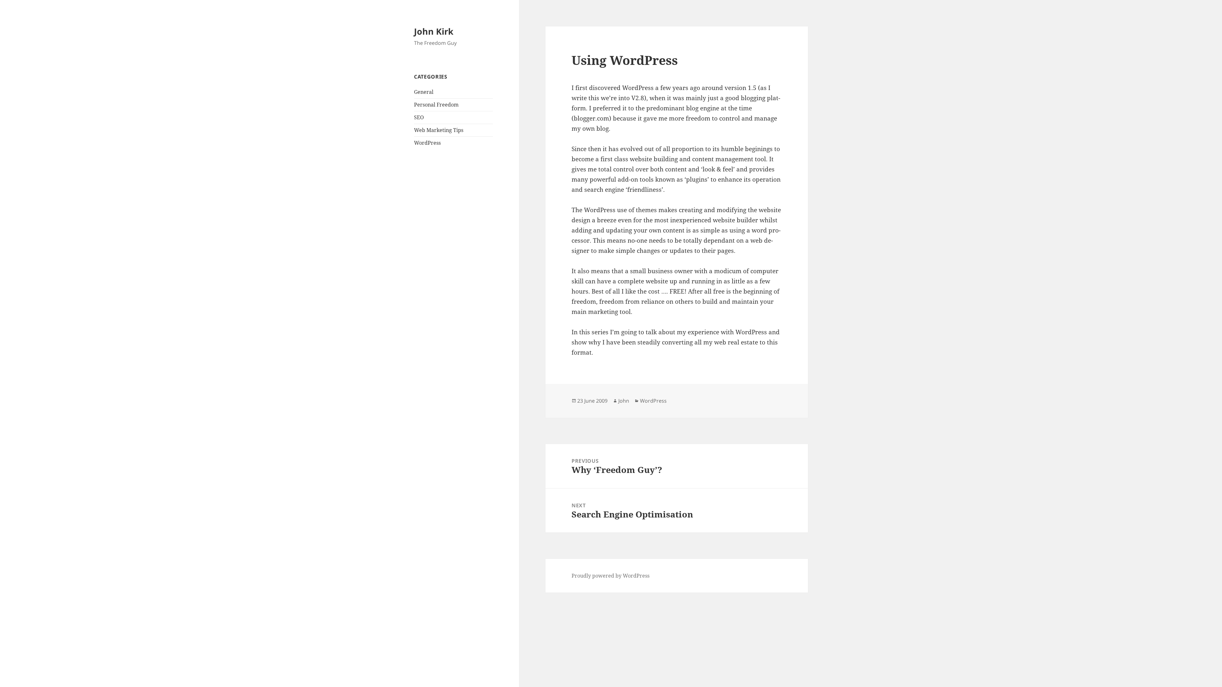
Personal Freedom (436, 104)
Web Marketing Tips (438, 130)
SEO (419, 117)
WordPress (427, 142)
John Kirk (433, 31)
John (623, 400)
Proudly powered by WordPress (611, 575)
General (423, 91)
